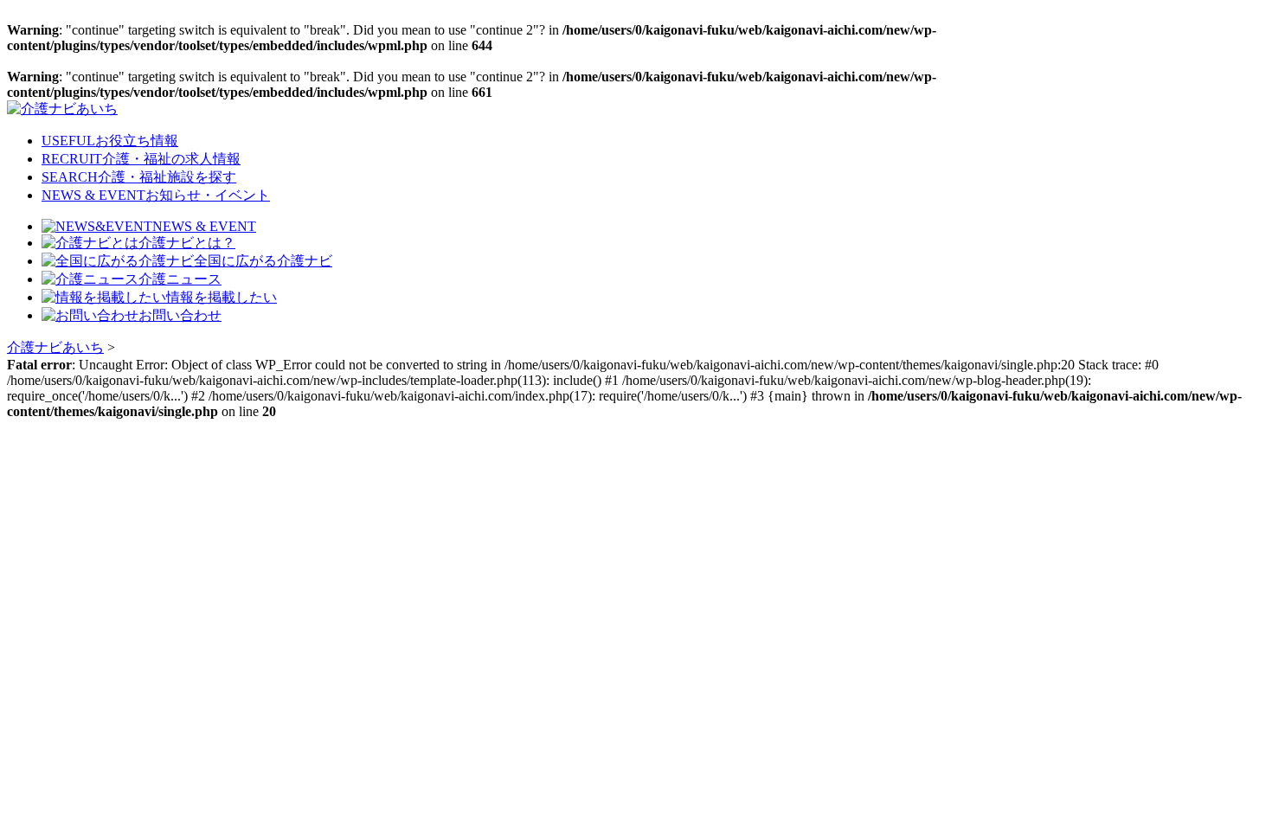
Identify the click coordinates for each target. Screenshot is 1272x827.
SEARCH (139, 177)
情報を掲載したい (221, 297)
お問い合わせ (180, 315)
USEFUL (110, 140)
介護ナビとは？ (186, 242)
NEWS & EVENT (156, 195)
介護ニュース (180, 279)
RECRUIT (141, 158)
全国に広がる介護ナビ (263, 260)
